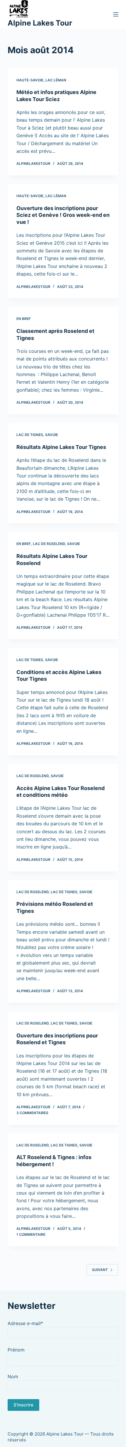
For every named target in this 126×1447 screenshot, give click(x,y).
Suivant (100, 1269)
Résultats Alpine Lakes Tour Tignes (61, 447)
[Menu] (115, 14)
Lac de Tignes (29, 434)
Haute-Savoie (29, 80)
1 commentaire (30, 1234)
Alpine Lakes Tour (40, 23)
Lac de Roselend (49, 543)
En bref (23, 318)
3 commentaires (32, 1113)
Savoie (51, 434)
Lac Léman (55, 80)
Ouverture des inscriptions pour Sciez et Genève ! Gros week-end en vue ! (63, 215)
